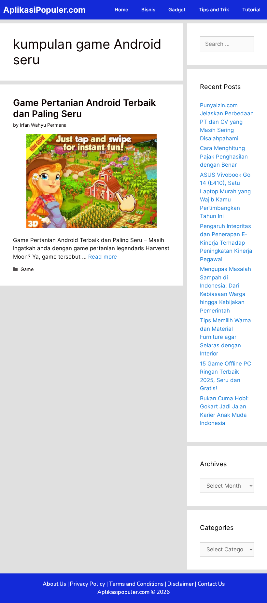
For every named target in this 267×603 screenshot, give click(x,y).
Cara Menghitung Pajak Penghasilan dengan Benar (224, 156)
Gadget (177, 9)
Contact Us (211, 584)
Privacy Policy (87, 584)
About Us (54, 584)
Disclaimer (180, 584)
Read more (102, 256)
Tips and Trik (214, 9)
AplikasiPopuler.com (44, 10)
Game (27, 269)
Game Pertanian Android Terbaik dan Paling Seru (84, 108)
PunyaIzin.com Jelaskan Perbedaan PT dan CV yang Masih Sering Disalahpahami (227, 122)
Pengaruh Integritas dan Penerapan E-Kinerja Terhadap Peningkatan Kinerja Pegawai (226, 243)
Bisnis (148, 9)
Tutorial (251, 9)
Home (121, 9)
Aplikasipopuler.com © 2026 (133, 592)
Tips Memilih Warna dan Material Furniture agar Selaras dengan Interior (225, 337)
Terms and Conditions (136, 584)
